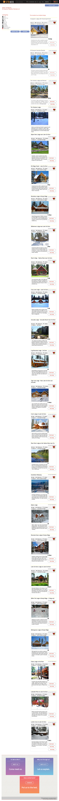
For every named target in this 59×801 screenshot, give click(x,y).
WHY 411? (43, 764)
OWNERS (29, 783)
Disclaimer (54, 799)
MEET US (15, 764)
